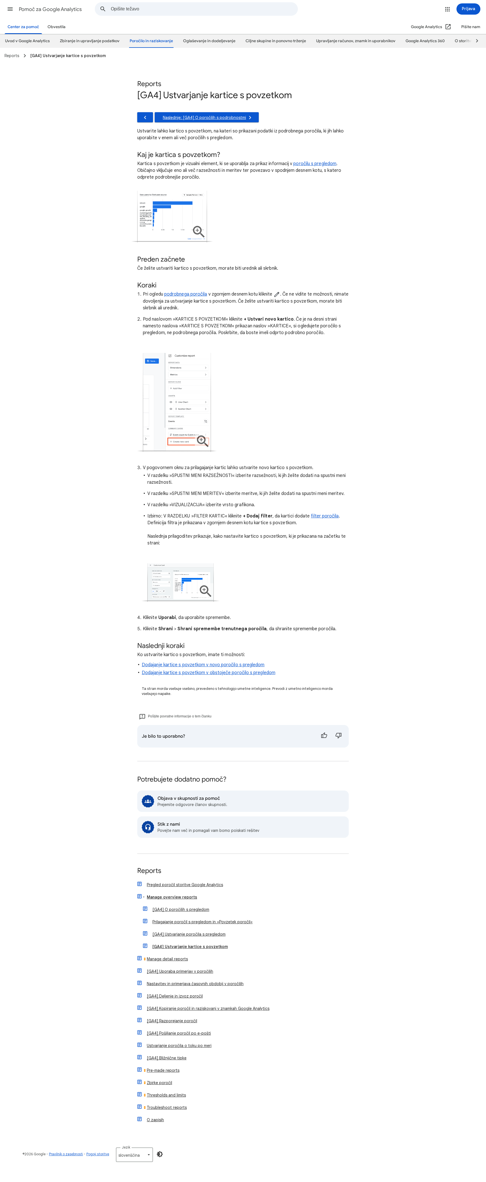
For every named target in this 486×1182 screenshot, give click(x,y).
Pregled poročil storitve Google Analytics (185, 884)
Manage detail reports (167, 959)
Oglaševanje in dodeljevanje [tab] (209, 41)
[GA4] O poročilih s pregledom (180, 909)
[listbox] (134, 1154)
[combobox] (204, 9)
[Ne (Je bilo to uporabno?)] (338, 736)
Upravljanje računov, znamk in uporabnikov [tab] (355, 41)
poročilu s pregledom (314, 163)
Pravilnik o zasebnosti (66, 1154)
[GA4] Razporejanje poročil (172, 1020)
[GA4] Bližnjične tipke (166, 1058)
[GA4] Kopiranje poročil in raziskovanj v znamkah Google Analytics (208, 1008)
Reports (149, 871)
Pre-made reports (163, 1070)
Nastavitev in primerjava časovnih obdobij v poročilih (195, 983)
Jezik (126, 1147)
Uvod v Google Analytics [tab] (27, 41)
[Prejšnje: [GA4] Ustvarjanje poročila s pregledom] (145, 117)
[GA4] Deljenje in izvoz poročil (175, 996)
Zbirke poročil (159, 1082)
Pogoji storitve (97, 1154)
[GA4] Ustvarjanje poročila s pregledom (189, 934)
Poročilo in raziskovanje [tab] (151, 41)
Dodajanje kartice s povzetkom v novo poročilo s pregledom (203, 665)
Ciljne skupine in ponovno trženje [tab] (276, 41)
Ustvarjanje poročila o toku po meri (179, 1045)
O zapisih (155, 1119)
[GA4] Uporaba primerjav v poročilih (180, 971)
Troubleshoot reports (167, 1107)
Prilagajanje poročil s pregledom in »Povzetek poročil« (202, 921)
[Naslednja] (474, 41)
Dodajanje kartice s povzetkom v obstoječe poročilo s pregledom (208, 673)
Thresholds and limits (166, 1095)
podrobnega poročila (185, 294)
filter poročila (325, 516)
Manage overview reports (172, 897)
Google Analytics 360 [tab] (425, 41)
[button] (10, 9)
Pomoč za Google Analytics (50, 9)
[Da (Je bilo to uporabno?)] (324, 736)
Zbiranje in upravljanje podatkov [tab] (90, 41)
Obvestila (57, 26)
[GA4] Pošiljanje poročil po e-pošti (179, 1033)
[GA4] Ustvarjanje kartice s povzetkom (190, 946)
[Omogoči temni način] (159, 1154)
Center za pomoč (23, 26)
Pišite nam (470, 26)
